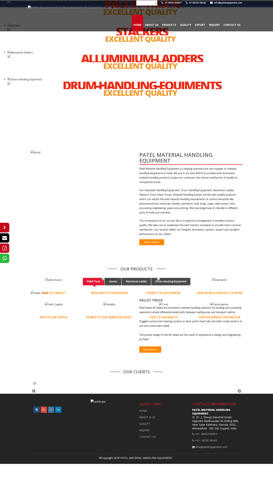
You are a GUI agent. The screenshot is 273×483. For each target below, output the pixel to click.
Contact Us (231, 25)
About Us (151, 25)
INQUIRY (144, 430)
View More (150, 349)
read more (151, 242)
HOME (143, 410)
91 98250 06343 (197, 2)
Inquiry (214, 25)
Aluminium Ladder (136, 281)
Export (200, 25)
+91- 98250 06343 (205, 440)
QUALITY (144, 423)
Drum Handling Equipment (170, 281)
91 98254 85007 (173, 2)
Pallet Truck (93, 281)
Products (169, 25)
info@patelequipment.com (228, 2)
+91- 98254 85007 (205, 434)
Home (137, 25)
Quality (185, 25)
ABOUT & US (147, 417)
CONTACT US (147, 436)
